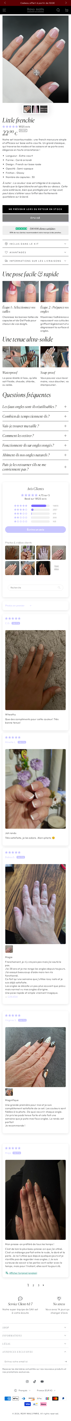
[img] (13, 618)
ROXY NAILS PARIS (30, 1413)
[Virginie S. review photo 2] (9, 1092)
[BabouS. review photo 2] (9, 949)
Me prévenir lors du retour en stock (35, 209)
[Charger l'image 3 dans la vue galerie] (43, 109)
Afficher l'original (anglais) (23, 1273)
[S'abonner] (67, 1361)
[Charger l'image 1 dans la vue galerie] (27, 109)
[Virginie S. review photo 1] (35, 1057)
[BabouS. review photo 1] (35, 904)
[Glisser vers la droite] (66, 3)
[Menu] (4, 10)
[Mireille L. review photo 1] (35, 789)
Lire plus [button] (13, 996)
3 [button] (38, 1285)
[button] (58, 10)
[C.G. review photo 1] (35, 670)
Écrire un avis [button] (35, 529)
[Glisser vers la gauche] (5, 3)
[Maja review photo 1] (35, 1200)
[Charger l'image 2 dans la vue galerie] (35, 109)
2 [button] (33, 1285)
